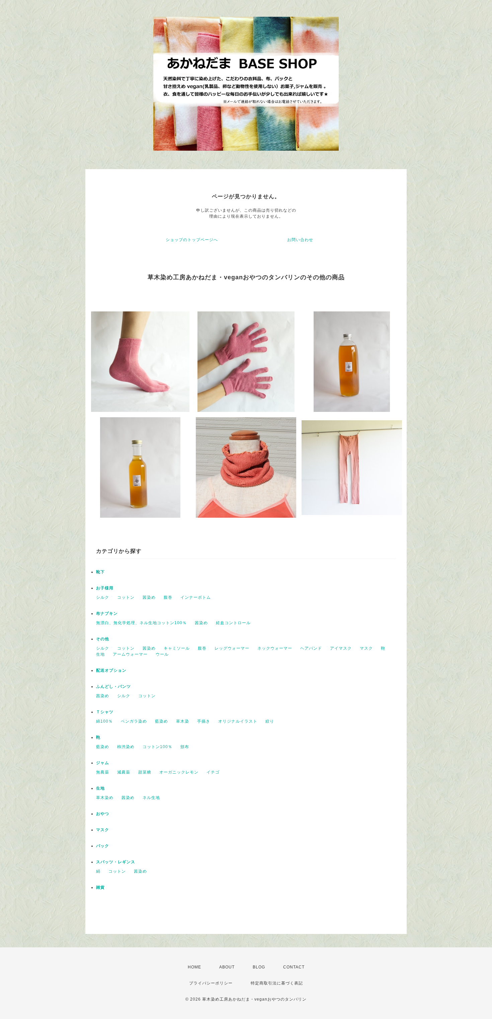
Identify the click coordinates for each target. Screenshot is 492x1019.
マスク (366, 648)
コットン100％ (157, 746)
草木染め (104, 797)
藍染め (161, 721)
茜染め (149, 597)
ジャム (102, 762)
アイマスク (341, 648)
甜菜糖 (144, 772)
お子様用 (104, 588)
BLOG (259, 967)
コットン (126, 597)
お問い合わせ (300, 239)
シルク (102, 597)
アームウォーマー (130, 654)
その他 (102, 639)
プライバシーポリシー (211, 983)
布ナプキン (107, 613)
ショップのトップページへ (192, 239)
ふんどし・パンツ (113, 686)
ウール (162, 654)
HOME (194, 967)
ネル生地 (151, 797)
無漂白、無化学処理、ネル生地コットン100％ (141, 623)
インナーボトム (195, 597)
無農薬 (102, 772)
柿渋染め (126, 746)
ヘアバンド (311, 648)
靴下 (100, 572)
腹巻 (168, 597)
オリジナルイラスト (237, 721)
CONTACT (294, 967)
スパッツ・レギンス (115, 862)
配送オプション (111, 670)
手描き (203, 721)
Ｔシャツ (104, 712)
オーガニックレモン (178, 772)
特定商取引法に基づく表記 (277, 983)
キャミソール (177, 648)
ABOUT (227, 967)
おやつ (102, 813)
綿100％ (104, 721)
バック (102, 846)
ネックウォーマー (274, 648)
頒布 (184, 746)
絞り (269, 721)
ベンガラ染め (134, 721)
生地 (100, 654)
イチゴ (213, 772)
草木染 (182, 721)
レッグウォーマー (232, 648)
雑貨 (100, 887)
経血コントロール (233, 623)
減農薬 (123, 772)
